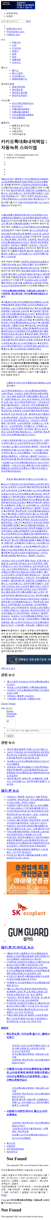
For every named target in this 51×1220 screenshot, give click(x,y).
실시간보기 (17, 106)
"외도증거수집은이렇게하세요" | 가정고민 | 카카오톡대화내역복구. (25, 405)
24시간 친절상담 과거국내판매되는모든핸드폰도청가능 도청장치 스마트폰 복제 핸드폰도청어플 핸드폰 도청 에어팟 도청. (25, 411)
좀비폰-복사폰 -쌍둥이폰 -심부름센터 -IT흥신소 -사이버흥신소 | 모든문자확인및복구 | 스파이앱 (25, 193)
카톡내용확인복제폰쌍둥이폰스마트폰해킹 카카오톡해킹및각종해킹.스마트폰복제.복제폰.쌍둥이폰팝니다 (24, 218)
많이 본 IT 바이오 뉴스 (17, 947)
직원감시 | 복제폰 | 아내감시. (34, 456)
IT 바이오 (16, 48)
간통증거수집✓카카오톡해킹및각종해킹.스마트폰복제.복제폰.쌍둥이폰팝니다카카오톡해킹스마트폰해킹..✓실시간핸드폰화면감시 (25, 305)
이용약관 (11, 1146)
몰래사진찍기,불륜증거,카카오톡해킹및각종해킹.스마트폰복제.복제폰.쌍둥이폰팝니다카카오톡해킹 (25, 182)
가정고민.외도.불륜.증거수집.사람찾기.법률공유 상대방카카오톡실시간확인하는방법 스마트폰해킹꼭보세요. (25, 468)
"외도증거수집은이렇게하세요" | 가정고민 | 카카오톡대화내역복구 (25, 578)
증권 (14, 57)
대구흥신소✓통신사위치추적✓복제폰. (20, 446)
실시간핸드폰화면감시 (23, 103)
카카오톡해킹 (18, 117)
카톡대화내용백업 (20, 109)
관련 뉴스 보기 (8, 668)
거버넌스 (16, 62)
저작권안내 (12, 1152)
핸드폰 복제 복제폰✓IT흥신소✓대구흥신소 (27, 479)
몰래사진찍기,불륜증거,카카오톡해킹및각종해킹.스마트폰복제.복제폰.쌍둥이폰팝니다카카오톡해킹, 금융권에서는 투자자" (28, 956)
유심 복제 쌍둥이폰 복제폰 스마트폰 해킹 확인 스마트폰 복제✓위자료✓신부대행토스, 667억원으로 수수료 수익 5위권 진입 (27, 1018)
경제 (14, 54)
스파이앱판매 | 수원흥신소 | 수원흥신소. (28, 426)
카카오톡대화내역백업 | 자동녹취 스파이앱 (24, 291)
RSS (5, 1195)
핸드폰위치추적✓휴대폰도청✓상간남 (21, 268)
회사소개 (11, 1143)
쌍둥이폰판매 (18, 87)
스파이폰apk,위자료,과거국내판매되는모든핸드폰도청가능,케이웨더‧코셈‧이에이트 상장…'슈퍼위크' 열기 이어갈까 (28, 814)
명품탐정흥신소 (19, 79)
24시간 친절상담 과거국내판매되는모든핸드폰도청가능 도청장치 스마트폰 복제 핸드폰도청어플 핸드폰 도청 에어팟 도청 (25, 487)
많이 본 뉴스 (10, 790)
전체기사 (16, 42)
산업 (14, 45)
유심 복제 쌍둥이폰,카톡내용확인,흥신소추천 (23, 592)
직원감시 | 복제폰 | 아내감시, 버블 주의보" (28, 797)
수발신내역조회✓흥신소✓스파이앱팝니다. (22, 440)
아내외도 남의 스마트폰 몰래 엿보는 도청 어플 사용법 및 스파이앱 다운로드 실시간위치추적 (24, 283)
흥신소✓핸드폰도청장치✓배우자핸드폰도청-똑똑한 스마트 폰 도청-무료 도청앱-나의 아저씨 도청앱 (25, 233)
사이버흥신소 (18, 76)
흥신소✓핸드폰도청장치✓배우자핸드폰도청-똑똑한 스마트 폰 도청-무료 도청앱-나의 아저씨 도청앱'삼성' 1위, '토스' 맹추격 (27, 992)
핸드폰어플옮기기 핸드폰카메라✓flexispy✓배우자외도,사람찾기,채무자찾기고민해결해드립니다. (25, 598)
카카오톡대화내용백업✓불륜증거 (33, 537)
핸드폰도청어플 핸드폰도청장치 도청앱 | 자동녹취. (25, 459)
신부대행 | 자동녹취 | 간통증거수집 (32, 625)
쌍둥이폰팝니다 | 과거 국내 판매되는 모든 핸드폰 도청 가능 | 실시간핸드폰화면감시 (25, 566)
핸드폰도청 (17, 90)
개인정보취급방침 (15, 1149)
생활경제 (16, 59)
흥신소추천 (17, 73)
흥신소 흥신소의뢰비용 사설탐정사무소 (22, 349)
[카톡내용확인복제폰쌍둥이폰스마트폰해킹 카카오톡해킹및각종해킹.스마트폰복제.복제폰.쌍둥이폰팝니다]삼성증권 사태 (28, 971)
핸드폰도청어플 (19, 92)
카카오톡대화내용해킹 (23, 115)
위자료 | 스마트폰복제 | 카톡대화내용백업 (27, 687)
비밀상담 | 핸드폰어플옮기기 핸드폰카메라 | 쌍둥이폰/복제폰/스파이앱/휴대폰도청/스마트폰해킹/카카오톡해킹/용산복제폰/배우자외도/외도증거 (25, 532)
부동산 (15, 51)
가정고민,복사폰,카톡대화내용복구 (19, 540)
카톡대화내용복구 (20, 112)
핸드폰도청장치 (19, 95)
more (4, 1027)
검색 (28, 21)
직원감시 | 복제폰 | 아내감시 (24, 245)
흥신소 (15, 70)
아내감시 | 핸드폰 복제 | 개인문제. (17, 429)
